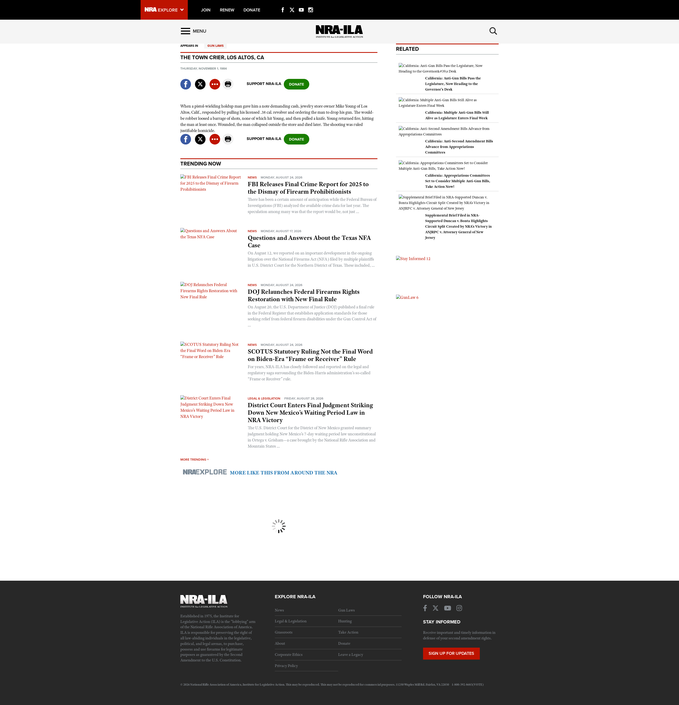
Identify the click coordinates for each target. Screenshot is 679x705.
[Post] (200, 81)
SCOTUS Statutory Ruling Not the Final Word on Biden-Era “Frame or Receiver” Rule (310, 355)
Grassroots (284, 632)
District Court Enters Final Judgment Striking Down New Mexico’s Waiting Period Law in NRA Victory (310, 412)
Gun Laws (215, 46)
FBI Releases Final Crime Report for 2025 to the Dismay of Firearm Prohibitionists (308, 188)
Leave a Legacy (350, 654)
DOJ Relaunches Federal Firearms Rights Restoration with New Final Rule (304, 295)
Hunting (345, 621)
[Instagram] (310, 3)
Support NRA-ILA (264, 84)
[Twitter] (292, 3)
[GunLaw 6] (407, 297)
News (252, 177)
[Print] (228, 87)
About (280, 643)
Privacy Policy (286, 665)
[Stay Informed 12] (413, 258)
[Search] (493, 31)
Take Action (348, 632)
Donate (344, 643)
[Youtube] (301, 3)
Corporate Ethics (289, 654)
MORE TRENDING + (194, 459)
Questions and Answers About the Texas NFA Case (309, 241)
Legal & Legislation (264, 398)
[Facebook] (282, 3)
